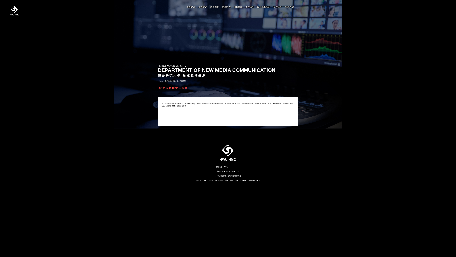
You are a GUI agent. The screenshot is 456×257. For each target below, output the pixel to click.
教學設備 (168, 81)
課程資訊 (238, 7)
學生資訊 (249, 7)
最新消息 (191, 7)
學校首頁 (289, 7)
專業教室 (226, 7)
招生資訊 (277, 7)
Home (161, 81)
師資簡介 (214, 7)
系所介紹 (202, 7)
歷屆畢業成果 (264, 7)
